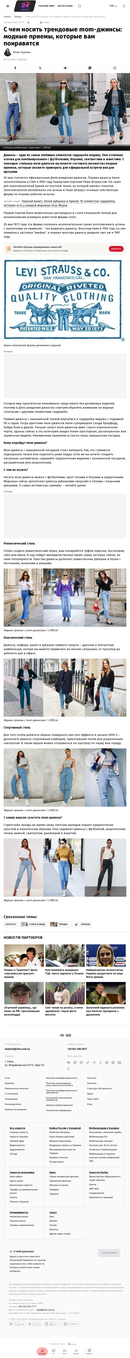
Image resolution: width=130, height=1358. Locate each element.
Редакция (9, 1083)
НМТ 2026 (94, 1188)
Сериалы (54, 1194)
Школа (92, 1184)
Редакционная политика (17, 1089)
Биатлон (53, 1229)
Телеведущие (11, 1099)
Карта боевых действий (61, 1136)
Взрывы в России (58, 1157)
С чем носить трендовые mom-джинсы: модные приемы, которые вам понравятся (65, 17)
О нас (7, 1078)
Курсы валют (16, 1181)
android (17, 1324)
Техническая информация (58, 1110)
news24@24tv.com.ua (17, 1049)
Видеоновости (17, 1145)
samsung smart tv (71, 1324)
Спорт (53, 1212)
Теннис (53, 1225)
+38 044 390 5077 (77, 1049)
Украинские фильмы (60, 1181)
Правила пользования (15, 1110)
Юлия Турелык (22, 52)
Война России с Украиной (65, 1128)
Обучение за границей (101, 1197)
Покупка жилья (18, 1221)
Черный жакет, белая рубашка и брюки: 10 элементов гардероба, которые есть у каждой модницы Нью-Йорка (60, 203)
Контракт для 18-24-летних (103, 1145)
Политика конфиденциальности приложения (61, 1092)
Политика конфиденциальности (61, 1078)
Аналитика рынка (19, 1216)
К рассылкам (109, 1253)
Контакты (91, 1078)
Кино (52, 1172)
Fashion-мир (47, 6)
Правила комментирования (59, 1105)
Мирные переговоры (60, 1141)
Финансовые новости (21, 1185)
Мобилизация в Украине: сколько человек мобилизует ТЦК (104, 1157)
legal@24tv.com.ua (46, 1310)
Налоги (13, 1197)
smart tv (52, 1324)
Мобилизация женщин (101, 1141)
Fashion (7, 17)
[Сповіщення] (124, 6)
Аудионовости (17, 1149)
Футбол (53, 1221)
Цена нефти (16, 1176)
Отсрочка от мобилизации (103, 1149)
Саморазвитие (96, 1193)
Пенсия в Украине (19, 1201)
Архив (90, 1094)
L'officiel (22, 59)
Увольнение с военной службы (105, 1132)
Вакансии (91, 1083)
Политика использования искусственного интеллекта (59, 1084)
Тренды (18, 17)
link (68, 1062)
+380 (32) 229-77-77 (27, 1306)
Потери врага (56, 1161)
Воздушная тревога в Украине (65, 1145)
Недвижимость (19, 1212)
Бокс (51, 1216)
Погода (13, 1154)
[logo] (25, 6)
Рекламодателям (13, 1104)
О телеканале (11, 1094)
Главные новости (19, 1132)
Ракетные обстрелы (59, 1132)
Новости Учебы (98, 1172)
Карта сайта (93, 1099)
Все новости (17, 1128)
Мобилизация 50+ (98, 1136)
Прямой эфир (17, 1141)
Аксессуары (65, 6)
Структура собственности (99, 1089)
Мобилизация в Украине (104, 1128)
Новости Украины (19, 1136)
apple (34, 1324)
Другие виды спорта (60, 1233)
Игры (89, 1104)
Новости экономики (22, 1172)
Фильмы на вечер (58, 1185)
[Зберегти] (114, 68)
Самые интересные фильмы (64, 1176)
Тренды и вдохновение (22, 1225)
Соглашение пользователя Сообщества (59, 1099)
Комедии (54, 1189)
